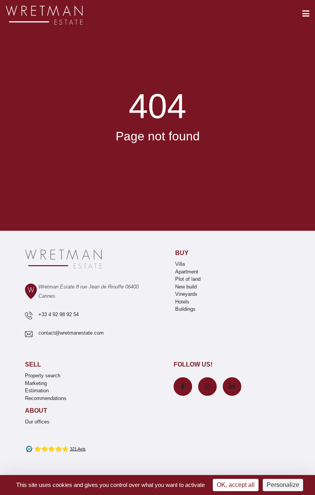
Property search (42, 375)
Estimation (37, 390)
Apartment (186, 272)
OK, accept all (236, 485)
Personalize (283, 485)
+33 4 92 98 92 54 (58, 314)
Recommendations (45, 398)
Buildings (185, 309)
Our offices (37, 422)
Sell (33, 364)
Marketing (36, 383)
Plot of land (188, 279)
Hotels (182, 302)
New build (186, 287)
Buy (182, 253)
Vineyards (186, 294)
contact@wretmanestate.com (71, 333)
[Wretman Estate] (56, 16)
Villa (180, 264)
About (36, 410)
